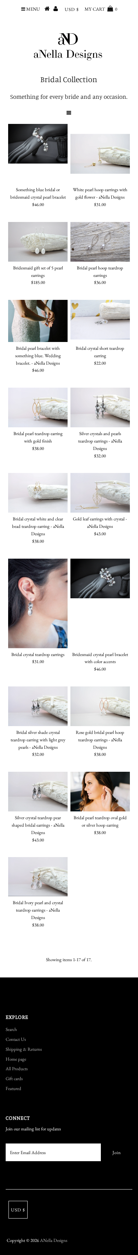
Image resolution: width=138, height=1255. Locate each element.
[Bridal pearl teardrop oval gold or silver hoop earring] (100, 791)
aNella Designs (53, 1240)
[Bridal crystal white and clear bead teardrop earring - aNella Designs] (38, 493)
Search (11, 1029)
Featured (13, 1088)
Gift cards (14, 1079)
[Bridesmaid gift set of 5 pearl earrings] (38, 242)
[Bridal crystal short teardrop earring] (100, 320)
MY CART (101, 9)
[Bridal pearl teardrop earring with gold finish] (38, 407)
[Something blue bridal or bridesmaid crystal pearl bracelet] (38, 144)
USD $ (72, 9)
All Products (17, 1069)
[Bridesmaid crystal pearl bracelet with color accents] (100, 578)
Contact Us (16, 1039)
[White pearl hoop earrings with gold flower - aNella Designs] (100, 153)
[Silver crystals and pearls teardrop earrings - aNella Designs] (100, 407)
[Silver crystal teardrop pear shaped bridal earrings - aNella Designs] (38, 791)
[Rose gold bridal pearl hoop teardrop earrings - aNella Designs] (100, 706)
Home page (16, 1059)
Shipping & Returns (24, 1049)
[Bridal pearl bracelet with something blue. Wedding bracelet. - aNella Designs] (38, 321)
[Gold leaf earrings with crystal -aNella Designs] (100, 493)
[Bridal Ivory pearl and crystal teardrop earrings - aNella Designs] (38, 876)
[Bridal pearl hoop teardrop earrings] (100, 242)
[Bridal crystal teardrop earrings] (38, 603)
